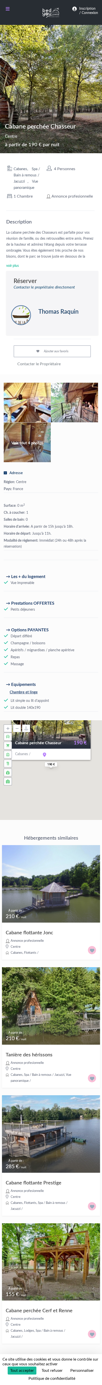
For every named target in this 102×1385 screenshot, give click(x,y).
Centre (11, 136)
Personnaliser (82, 1371)
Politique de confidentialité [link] (51, 1379)
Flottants (30, 952)
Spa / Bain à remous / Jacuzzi (27, 175)
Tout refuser (52, 1371)
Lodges (29, 1330)
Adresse (16, 473)
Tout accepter (22, 1371)
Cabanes (20, 169)
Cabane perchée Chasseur (38, 743)
